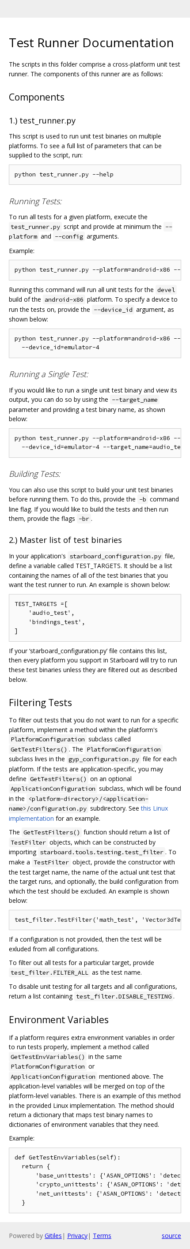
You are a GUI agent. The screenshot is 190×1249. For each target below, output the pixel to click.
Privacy (77, 1235)
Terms (102, 1235)
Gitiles (53, 1235)
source (171, 1235)
